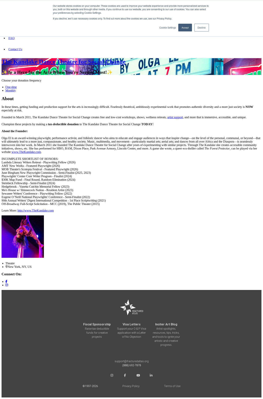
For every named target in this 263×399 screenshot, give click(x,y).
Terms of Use (172, 386)
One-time (11, 87)
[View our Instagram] (6, 285)
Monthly (10, 90)
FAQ (11, 38)
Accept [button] (185, 27)
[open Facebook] (124, 376)
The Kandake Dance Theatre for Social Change (64, 61)
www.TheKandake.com (26, 152)
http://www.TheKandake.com (36, 210)
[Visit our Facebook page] (6, 281)
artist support (175, 117)
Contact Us (15, 49)
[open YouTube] (138, 376)
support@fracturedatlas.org (132, 361)
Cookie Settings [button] (167, 27)
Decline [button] (202, 27)
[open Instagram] (111, 376)
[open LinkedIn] (151, 376)
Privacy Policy (131, 386)
